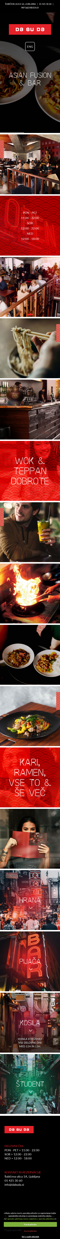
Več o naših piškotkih (30, 1236)
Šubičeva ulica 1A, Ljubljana (20, 3)
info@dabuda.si (30, 7)
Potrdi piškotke (30, 1224)
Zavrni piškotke (30, 1231)
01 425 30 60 (45, 3)
